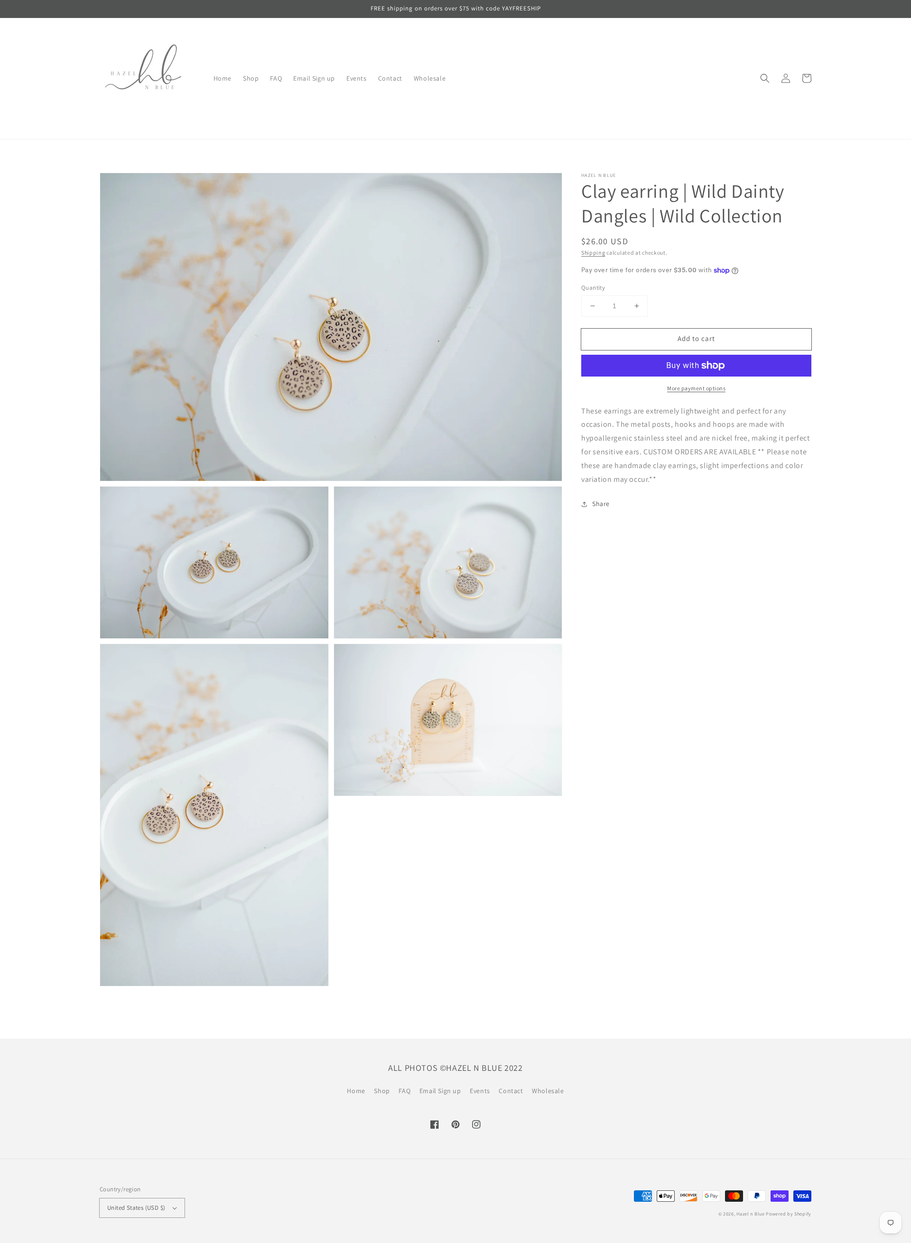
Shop (382, 1090)
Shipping (593, 252)
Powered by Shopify (788, 1214)
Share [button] (601, 504)
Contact (511, 1090)
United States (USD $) (136, 1208)
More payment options (696, 388)
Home (356, 1090)
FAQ (404, 1090)
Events (480, 1090)
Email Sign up (440, 1090)
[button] (764, 78)
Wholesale (548, 1090)
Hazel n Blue (750, 1214)
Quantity (593, 288)
